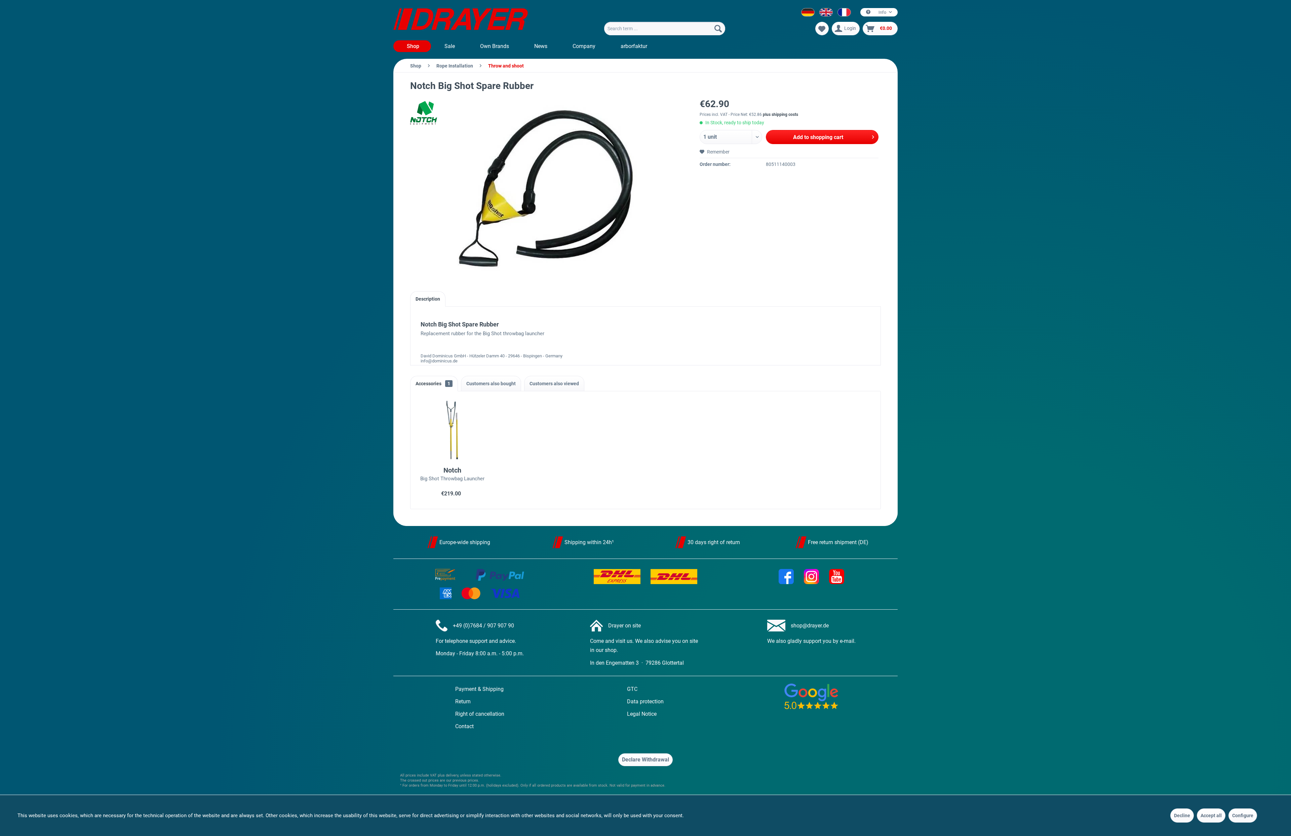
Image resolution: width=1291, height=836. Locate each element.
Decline (1182, 815)
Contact (464, 726)
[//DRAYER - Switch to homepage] (460, 20)
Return (463, 701)
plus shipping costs (780, 114)
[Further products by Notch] (427, 112)
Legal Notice (642, 714)
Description (428, 299)
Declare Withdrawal (645, 759)
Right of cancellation (479, 714)
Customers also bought (491, 383)
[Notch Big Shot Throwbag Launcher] (452, 430)
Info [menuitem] (882, 12)
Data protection (645, 701)
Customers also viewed (554, 383)
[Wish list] (822, 28)
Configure (1242, 815)
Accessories (433, 383)
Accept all (1211, 815)
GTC (632, 689)
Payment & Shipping (479, 689)
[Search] (718, 28)
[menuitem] (664, 28)
